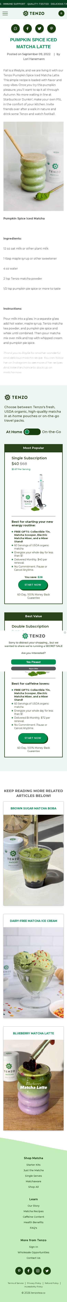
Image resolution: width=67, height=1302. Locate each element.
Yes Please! (33, 662)
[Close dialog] (65, 632)
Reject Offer (33, 668)
